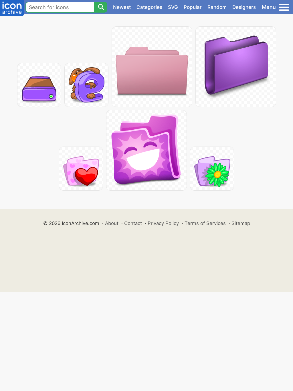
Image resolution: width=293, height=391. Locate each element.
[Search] (100, 7)
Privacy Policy (163, 223)
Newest (122, 7)
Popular (193, 7)
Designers (244, 7)
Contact (133, 223)
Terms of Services (205, 223)
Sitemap (240, 223)
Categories (149, 7)
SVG (173, 7)
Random (217, 7)
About (111, 223)
